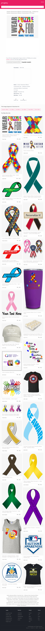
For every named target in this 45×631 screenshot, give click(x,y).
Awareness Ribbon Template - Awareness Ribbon (31, 528)
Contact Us (33, 627)
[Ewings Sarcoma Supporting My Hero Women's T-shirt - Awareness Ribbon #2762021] (33, 574)
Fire (38, 614)
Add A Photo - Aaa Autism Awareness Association (9, 585)
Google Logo (8, 621)
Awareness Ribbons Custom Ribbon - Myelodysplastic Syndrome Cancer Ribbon (10, 261)
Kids (30, 621)
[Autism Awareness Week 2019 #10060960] (12, 361)
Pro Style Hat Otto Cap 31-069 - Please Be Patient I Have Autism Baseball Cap (10, 345)
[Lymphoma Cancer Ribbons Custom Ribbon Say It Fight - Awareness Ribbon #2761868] (12, 189)
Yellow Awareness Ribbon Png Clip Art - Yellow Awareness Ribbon (32, 482)
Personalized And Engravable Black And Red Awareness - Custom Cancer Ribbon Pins (32, 233)
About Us (28, 627)
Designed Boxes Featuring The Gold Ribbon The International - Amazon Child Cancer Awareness (32, 335)
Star (38, 618)
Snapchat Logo (9, 619)
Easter (19, 619)
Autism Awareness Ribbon (28, 150)
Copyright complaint (26, 62)
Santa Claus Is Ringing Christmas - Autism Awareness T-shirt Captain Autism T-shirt (10, 556)
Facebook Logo (9, 618)
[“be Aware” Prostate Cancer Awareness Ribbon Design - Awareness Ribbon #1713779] (33, 423)
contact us (8, 59)
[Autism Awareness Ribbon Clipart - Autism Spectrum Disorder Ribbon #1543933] (12, 158)
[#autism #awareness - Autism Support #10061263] (12, 388)
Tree (39, 619)
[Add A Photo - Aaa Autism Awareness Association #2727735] (12, 572)
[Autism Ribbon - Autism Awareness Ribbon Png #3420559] (33, 125)
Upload (42, 2)
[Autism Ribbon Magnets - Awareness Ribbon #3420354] (12, 221)
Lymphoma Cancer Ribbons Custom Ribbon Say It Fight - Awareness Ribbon (11, 199)
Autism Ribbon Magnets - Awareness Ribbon (11, 238)
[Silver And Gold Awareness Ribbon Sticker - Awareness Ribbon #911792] (12, 433)
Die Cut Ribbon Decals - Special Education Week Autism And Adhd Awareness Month (32, 261)
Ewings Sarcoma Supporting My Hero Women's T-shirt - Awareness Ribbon (32, 587)
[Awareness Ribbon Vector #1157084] (12, 465)
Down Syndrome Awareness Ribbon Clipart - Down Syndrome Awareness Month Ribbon (11, 415)
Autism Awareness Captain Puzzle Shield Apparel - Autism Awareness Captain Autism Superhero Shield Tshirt (32, 395)
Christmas (20, 613)
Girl (29, 614)
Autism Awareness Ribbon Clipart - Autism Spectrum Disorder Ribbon (10, 176)
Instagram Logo (9, 613)
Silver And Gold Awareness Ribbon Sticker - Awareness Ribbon (10, 448)
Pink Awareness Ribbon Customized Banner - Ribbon (11, 317)
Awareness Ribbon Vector (7, 477)
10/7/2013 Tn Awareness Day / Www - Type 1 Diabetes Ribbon (11, 284)
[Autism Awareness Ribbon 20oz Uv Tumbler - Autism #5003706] (33, 289)
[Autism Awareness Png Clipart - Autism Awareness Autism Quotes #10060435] (33, 351)
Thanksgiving (20, 616)
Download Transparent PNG (14, 62)
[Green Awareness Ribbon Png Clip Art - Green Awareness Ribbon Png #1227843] (12, 496)
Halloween (20, 614)
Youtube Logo (8, 616)
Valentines (20, 618)
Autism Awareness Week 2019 (8, 372)
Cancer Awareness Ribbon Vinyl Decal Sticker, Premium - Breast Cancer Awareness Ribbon (32, 197)
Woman (30, 618)
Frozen (30, 613)
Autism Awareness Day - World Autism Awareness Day (31, 557)
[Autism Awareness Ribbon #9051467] (33, 144)
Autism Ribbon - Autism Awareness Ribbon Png (32, 135)
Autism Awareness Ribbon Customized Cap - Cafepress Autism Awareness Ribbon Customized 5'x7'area (11, 135)
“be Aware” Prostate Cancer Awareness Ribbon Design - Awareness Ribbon (32, 447)
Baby (30, 616)
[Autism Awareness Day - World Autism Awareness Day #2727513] (33, 544)
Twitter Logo (8, 614)
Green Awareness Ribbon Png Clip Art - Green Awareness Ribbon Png (11, 512)
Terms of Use (41, 627)
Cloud (39, 613)
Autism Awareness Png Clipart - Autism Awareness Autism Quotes (31, 365)
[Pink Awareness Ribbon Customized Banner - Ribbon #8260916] (12, 303)
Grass (39, 616)
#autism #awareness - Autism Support (9, 398)
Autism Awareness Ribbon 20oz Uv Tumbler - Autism (32, 313)
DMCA (37, 627)
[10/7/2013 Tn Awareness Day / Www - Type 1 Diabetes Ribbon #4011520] (12, 275)
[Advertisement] (17, 47)
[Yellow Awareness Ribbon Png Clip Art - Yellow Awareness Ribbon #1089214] (33, 466)
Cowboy (30, 619)
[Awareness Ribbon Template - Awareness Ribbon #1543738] (33, 507)
